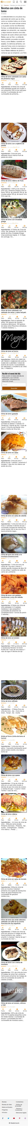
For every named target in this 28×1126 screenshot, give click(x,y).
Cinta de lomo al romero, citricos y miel (13, 1004)
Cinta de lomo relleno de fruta (12, 181)
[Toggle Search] (21, 2)
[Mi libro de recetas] (13, 2)
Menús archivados (7, 1107)
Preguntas (5, 1110)
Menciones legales (21, 1112)
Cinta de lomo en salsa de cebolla (13, 516)
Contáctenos (19, 1102)
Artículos (4, 1112)
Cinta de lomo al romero (10, 638)
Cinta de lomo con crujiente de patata (12, 144)
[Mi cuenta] (17, 2)
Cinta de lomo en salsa (9, 453)
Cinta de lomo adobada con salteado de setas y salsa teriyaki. (13, 311)
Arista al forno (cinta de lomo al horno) (13, 737)
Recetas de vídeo (7, 1104)
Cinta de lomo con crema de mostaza (11, 963)
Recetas (4, 1102)
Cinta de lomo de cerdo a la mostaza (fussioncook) (11, 555)
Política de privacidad (18, 1105)
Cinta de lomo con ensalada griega (11, 220)
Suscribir (14, 388)
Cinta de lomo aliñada (9, 701)
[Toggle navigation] (25, 2)
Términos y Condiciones (18, 1109)
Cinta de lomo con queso (10, 775)
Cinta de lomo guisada (9, 414)
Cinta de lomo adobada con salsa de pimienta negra (13, 77)
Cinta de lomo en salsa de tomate (13, 879)
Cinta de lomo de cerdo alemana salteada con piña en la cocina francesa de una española (13, 921)
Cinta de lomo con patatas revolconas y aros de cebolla (12, 596)
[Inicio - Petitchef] (2, 5)
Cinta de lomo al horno (9, 351)
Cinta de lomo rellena (9, 814)
